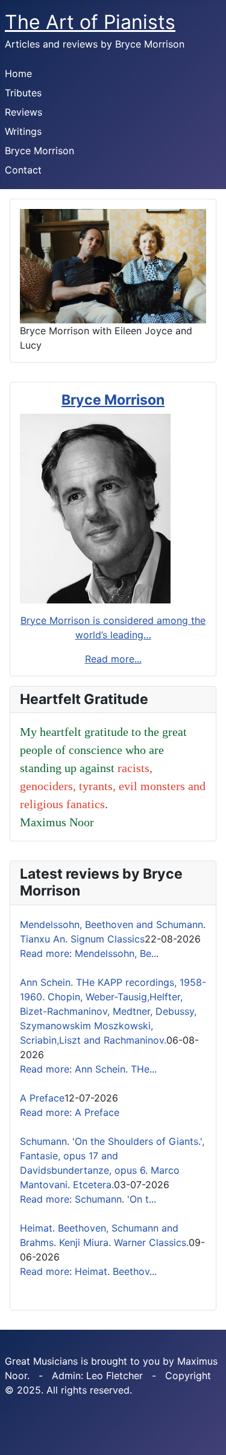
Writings (23, 131)
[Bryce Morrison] (95, 508)
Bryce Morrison (39, 151)
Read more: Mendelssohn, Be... (89, 953)
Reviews (23, 112)
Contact (23, 170)
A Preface (42, 1098)
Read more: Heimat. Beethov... (88, 1271)
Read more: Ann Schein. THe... (88, 1069)
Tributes (23, 93)
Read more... (113, 659)
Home (18, 73)
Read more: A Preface (69, 1112)
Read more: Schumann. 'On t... (88, 1199)
